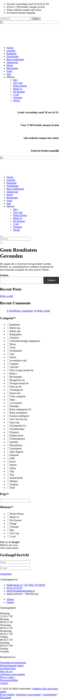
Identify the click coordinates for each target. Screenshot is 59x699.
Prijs (3, 494)
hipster (13, 464)
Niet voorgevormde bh (21, 370)
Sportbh (14, 442)
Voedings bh (16, 389)
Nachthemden (17, 429)
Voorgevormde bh (19, 383)
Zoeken (4, 275)
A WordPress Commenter (20, 310)
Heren (10, 65)
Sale (9, 74)
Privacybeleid (7, 694)
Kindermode (16, 477)
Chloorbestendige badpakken (25, 341)
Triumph (17, 97)
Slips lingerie (16, 451)
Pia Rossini (19, 91)
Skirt (12, 487)
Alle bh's (14, 367)
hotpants (14, 455)
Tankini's (14, 337)
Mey (15, 80)
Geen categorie (17, 396)
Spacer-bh (15, 393)
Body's (13, 373)
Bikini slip (15, 331)
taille (12, 458)
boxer (13, 461)
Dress (13, 344)
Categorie (6, 318)
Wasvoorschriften (9, 680)
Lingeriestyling (8, 668)
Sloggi (16, 100)
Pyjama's (14, 432)
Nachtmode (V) (18, 425)
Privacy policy (7, 677)
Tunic (13, 347)
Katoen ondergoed (19, 416)
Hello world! (6, 296)
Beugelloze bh (17, 380)
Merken (5, 507)
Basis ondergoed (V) (20, 409)
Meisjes (14, 481)
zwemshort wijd (18, 360)
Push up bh (15, 386)
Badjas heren (16, 435)
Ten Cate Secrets (18, 419)
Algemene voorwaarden (12, 674)
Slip (12, 471)
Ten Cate (17, 83)
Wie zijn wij (6, 671)
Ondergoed (15, 448)
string (13, 468)
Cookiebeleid (49, 694)
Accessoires (16, 403)
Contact (4, 683)
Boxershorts (16, 445)
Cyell (16, 94)
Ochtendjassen (17, 438)
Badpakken (16, 334)
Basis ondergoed (15, 59)
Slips (12, 399)
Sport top (14, 422)
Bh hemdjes (16, 376)
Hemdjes (14, 406)
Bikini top (15, 328)
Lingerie (11, 50)
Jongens (14, 484)
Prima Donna (20, 85)
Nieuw (10, 47)
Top (12, 474)
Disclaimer (5, 697)
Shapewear (12, 62)
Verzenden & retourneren (13, 662)
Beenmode (12, 68)
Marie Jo (17, 88)
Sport (9, 71)
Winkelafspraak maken (12, 665)
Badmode (12, 53)
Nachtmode (13, 56)
